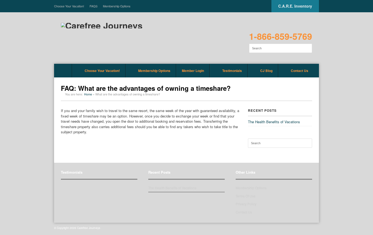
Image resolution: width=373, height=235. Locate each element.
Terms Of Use (246, 196)
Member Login (193, 70)
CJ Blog (266, 70)
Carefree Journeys (88, 228)
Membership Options (117, 6)
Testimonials (232, 70)
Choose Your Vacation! (69, 6)
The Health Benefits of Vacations (274, 121)
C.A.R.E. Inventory (295, 6)
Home (63, 70)
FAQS (93, 6)
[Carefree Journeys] (102, 25)
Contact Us (299, 70)
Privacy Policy (246, 203)
